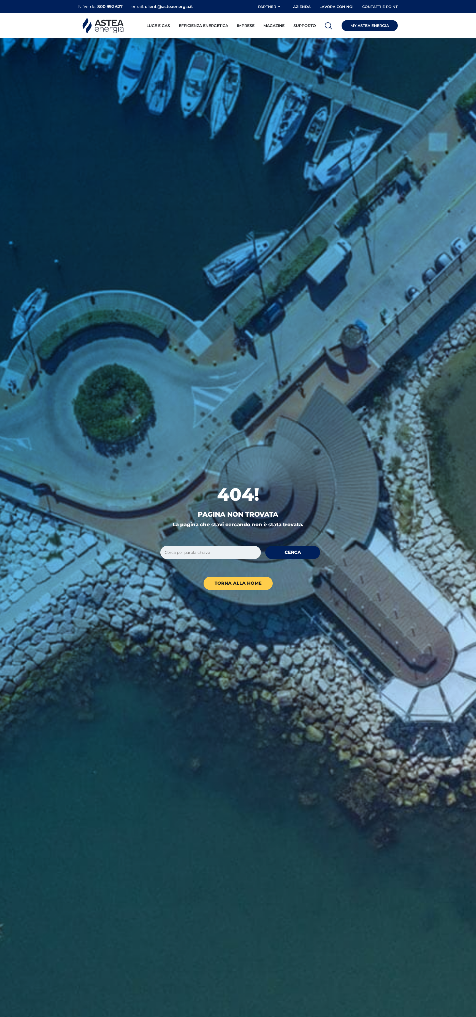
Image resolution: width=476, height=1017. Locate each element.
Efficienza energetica (203, 25)
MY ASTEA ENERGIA (369, 25)
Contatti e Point (380, 6)
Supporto (304, 25)
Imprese (246, 25)
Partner (267, 6)
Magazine (274, 25)
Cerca (293, 552)
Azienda (302, 6)
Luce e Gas (158, 25)
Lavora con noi (336, 6)
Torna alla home (238, 583)
